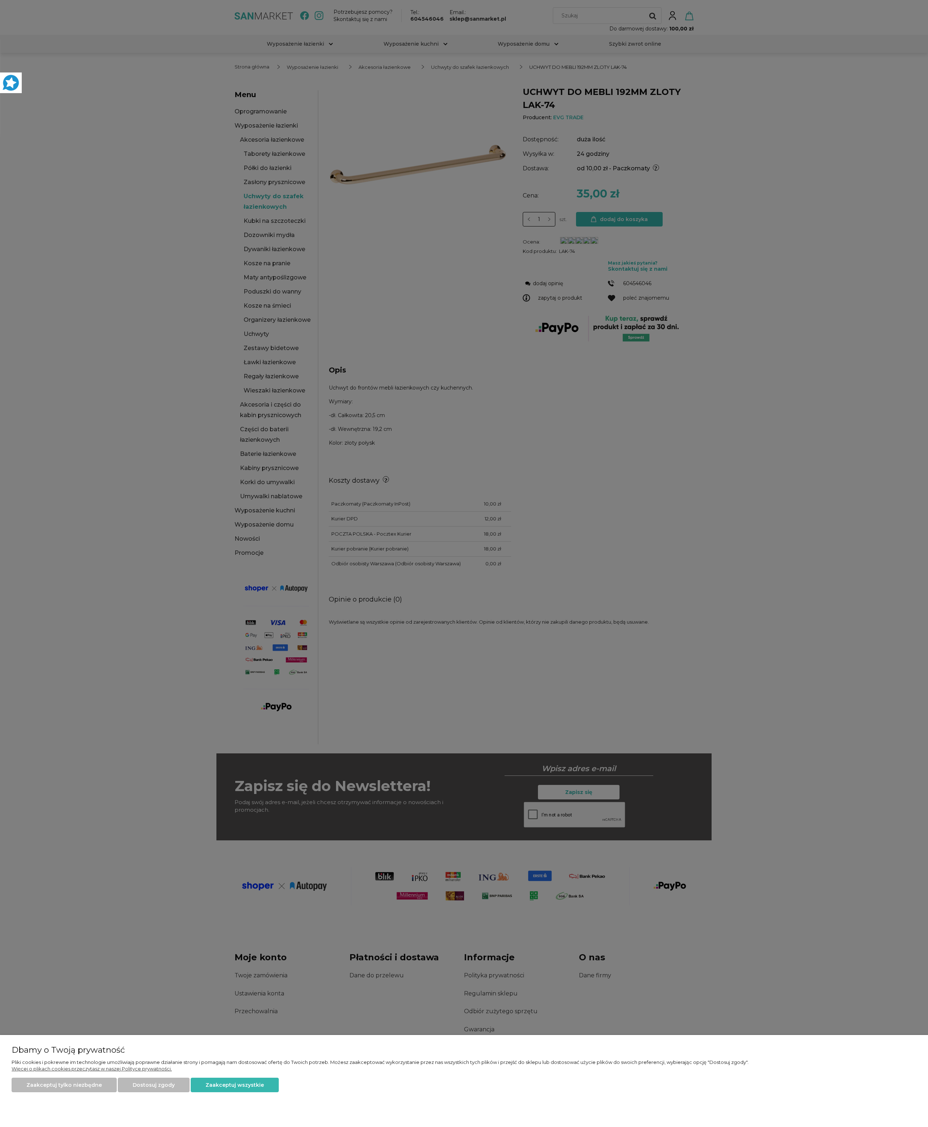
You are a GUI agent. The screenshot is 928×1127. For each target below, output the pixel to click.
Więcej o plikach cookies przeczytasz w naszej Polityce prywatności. (92, 1069)
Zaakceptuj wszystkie (235, 1085)
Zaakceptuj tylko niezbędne (64, 1085)
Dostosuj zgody (154, 1085)
